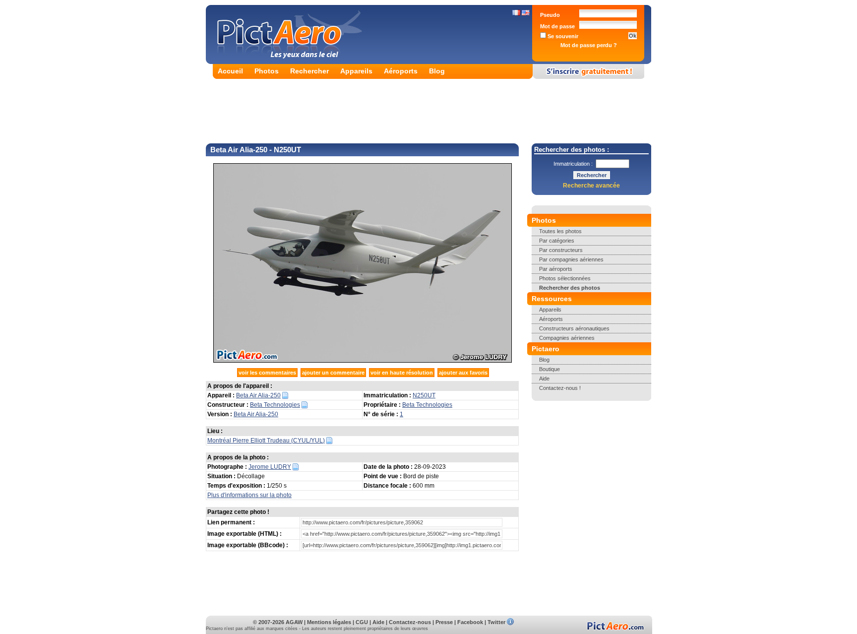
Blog (437, 71)
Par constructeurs (561, 250)
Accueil (230, 71)
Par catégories (556, 241)
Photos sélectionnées (565, 278)
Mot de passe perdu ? (588, 45)
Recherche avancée (591, 185)
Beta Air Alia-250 (258, 395)
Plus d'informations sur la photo (249, 495)
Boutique (549, 369)
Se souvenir (562, 36)
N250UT (424, 395)
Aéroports (401, 71)
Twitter (496, 622)
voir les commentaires (267, 373)
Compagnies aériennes (567, 338)
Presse (444, 622)
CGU (362, 622)
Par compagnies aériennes (571, 259)
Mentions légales (329, 622)
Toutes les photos (560, 231)
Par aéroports (555, 269)
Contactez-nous (410, 622)
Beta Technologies (275, 404)
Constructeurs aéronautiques (574, 328)
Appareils (356, 71)
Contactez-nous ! (560, 388)
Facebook (470, 622)
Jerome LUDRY (269, 466)
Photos (266, 71)
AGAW (294, 622)
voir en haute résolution (401, 373)
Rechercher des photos (569, 288)
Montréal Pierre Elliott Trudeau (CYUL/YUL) (266, 440)
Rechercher (309, 71)
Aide (544, 378)
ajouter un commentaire (333, 373)
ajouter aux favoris (463, 373)
